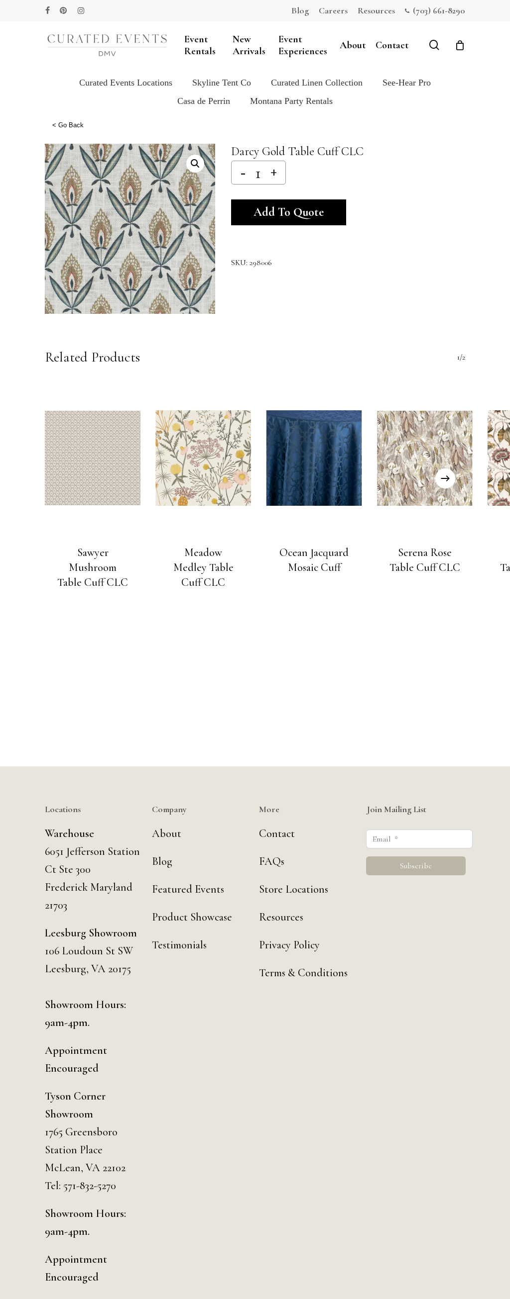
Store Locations (293, 889)
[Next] (445, 478)
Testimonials (179, 944)
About (166, 833)
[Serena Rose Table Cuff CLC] (425, 458)
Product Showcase (192, 917)
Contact (277, 833)
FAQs (271, 861)
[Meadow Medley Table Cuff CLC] (203, 458)
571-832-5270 (89, 1185)
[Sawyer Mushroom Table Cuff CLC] (92, 458)
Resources (281, 917)
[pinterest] (64, 10)
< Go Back (68, 125)
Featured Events (188, 889)
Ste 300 (75, 869)
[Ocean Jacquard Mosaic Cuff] (314, 458)
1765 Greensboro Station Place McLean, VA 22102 (85, 1149)
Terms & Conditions (303, 972)
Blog (162, 861)
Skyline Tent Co (221, 83)
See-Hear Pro (406, 83)
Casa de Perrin (203, 101)
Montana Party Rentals (291, 101)
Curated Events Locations (125, 83)
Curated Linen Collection (317, 83)
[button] (195, 164)
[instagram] (81, 10)
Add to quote (289, 212)
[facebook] (47, 10)
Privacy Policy (289, 944)
